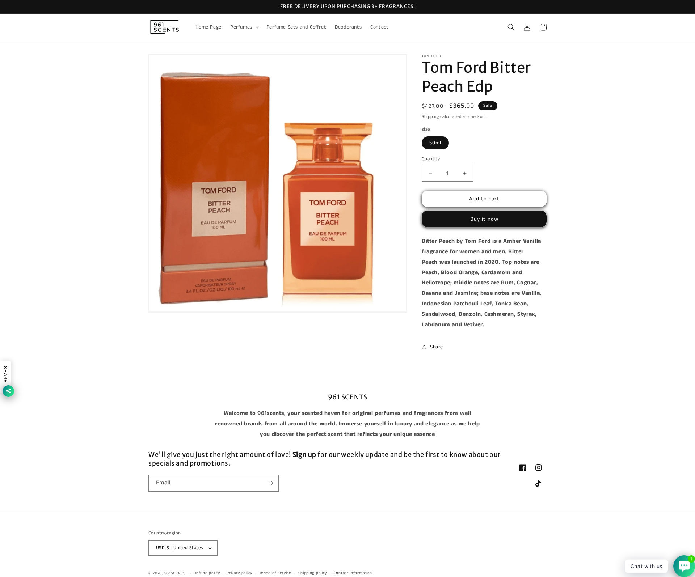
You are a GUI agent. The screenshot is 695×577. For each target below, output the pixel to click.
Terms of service (275, 573)
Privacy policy (239, 573)
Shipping (430, 117)
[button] (244, 27)
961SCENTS (175, 573)
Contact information (353, 573)
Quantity (431, 159)
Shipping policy (312, 573)
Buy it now (484, 219)
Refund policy (207, 573)
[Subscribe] (270, 483)
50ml (435, 143)
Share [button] (436, 347)
